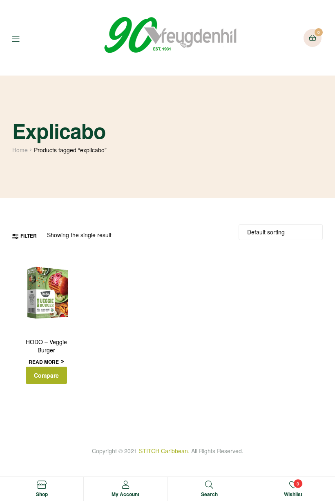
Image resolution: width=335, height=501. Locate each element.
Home (20, 150)
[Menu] (21, 37)
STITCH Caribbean (163, 451)
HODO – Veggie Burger (46, 346)
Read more (44, 361)
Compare (46, 375)
